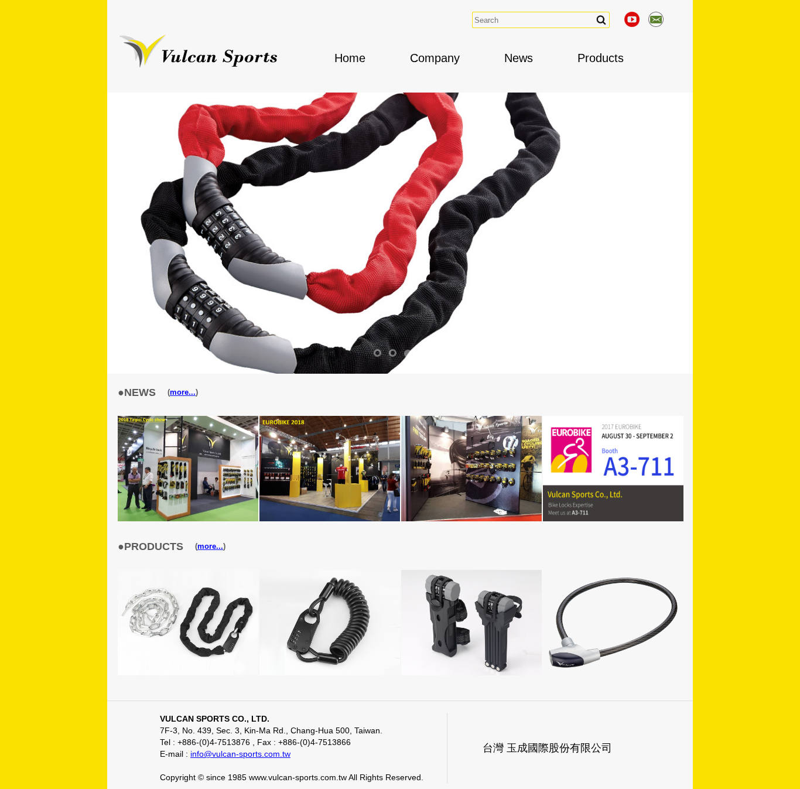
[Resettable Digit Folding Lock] (471, 672)
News (518, 58)
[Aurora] (613, 672)
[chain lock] (188, 672)
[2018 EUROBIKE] (329, 518)
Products (600, 58)
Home (349, 58)
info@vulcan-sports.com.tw (240, 754)
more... (183, 392)
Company (435, 58)
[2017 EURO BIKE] (471, 518)
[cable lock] (329, 672)
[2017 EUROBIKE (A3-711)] (613, 518)
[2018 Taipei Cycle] (188, 518)
